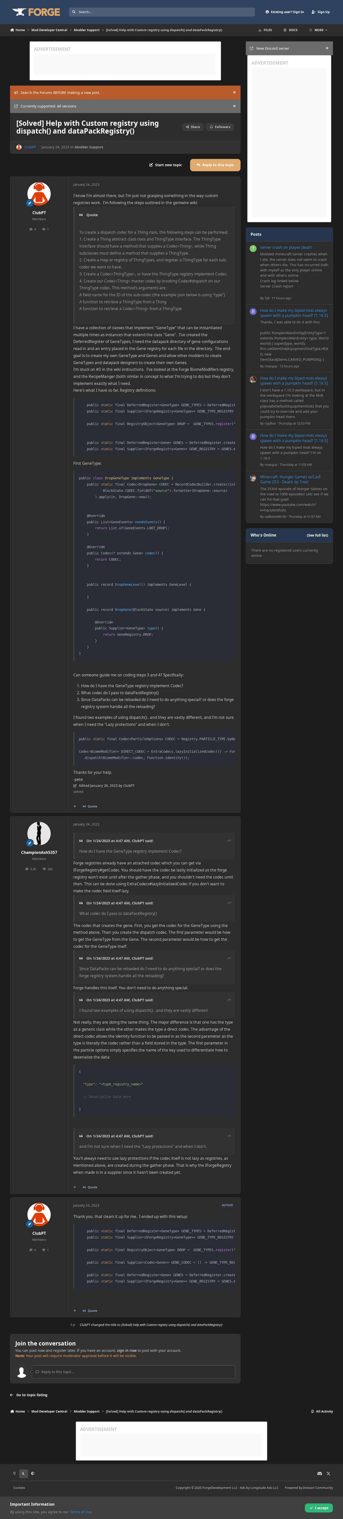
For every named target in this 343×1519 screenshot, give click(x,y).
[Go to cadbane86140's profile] (253, 478)
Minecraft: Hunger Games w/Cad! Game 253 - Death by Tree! (290, 479)
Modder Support (89, 147)
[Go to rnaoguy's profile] (253, 311)
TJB (267, 298)
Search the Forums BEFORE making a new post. (60, 92)
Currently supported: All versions (48, 106)
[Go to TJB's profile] (253, 248)
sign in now (127, 1350)
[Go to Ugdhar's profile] (253, 379)
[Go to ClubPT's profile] (19, 147)
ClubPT (30, 147)
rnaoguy (271, 366)
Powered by (309, 1488)
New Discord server (272, 48)
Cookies (19, 1488)
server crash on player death (286, 247)
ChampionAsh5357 (39, 852)
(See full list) (317, 535)
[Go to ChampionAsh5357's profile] (39, 833)
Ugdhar (270, 423)
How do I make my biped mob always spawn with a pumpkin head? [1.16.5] (294, 313)
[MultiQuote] (75, 806)
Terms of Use (81, 1511)
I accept (321, 1507)
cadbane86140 (275, 516)
